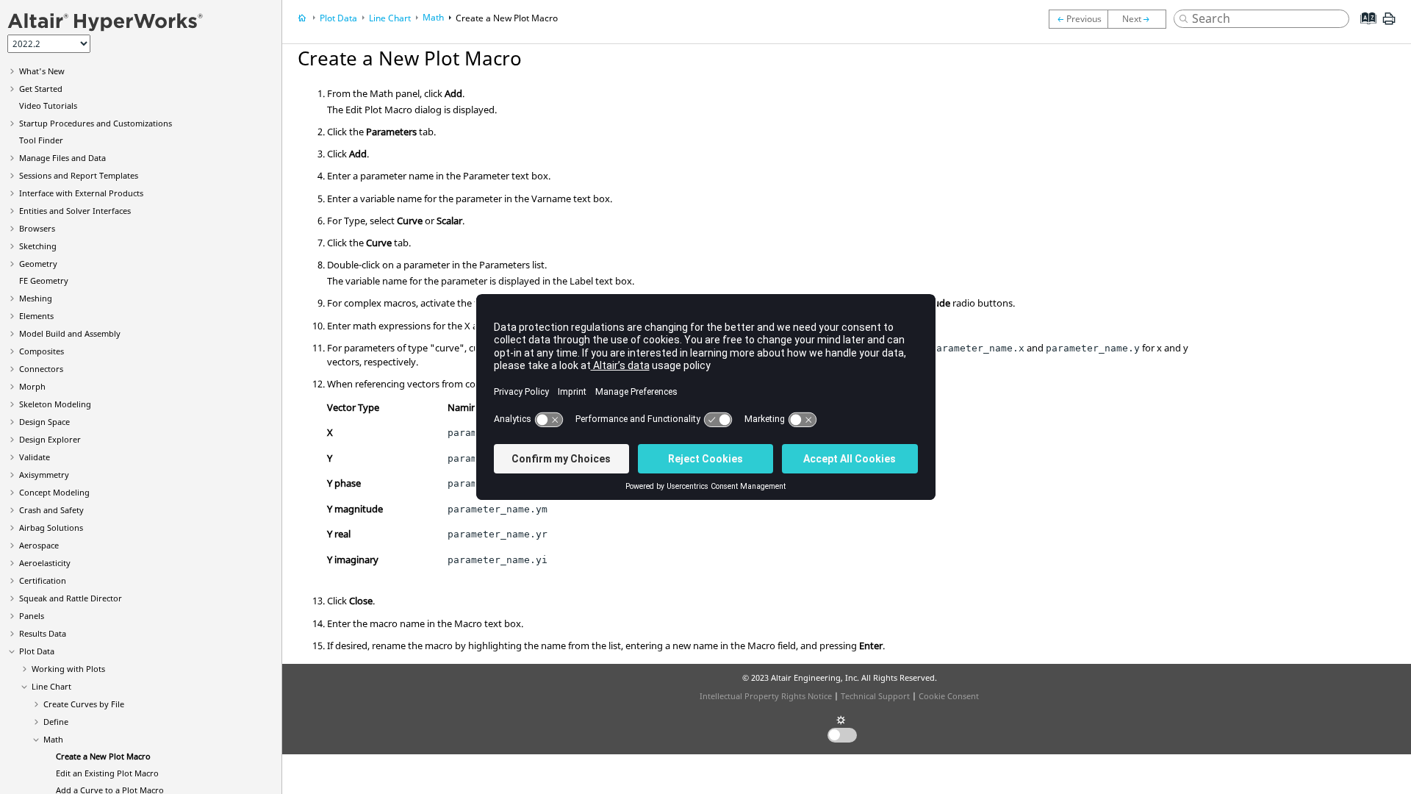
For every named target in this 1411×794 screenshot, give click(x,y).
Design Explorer (50, 439)
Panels (31, 615)
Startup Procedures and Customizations (95, 123)
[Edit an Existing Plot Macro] (1140, 19)
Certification (42, 580)
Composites (41, 351)
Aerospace (39, 545)
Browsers (37, 228)
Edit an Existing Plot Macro (107, 773)
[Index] (1363, 29)
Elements (36, 315)
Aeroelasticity (45, 562)
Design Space (44, 421)
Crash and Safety (51, 509)
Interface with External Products (81, 192)
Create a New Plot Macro (103, 756)
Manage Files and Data (62, 157)
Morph (32, 386)
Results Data (42, 633)
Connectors (41, 368)
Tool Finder (41, 140)
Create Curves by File (83, 703)
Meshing (35, 298)
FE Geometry (43, 280)
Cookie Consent (949, 695)
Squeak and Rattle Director (70, 598)
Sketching (38, 245)
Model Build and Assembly (70, 333)
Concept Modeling (54, 492)
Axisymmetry (44, 474)
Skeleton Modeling (55, 403)
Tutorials (48, 105)
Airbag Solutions (51, 527)
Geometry (38, 263)
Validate (34, 456)
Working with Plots (68, 668)
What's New (42, 70)
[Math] (1078, 19)
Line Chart (51, 686)
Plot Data (36, 651)
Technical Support (875, 695)
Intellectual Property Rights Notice (766, 695)
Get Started (40, 88)
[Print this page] (1389, 24)
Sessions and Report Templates (78, 175)
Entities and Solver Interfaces (75, 210)
